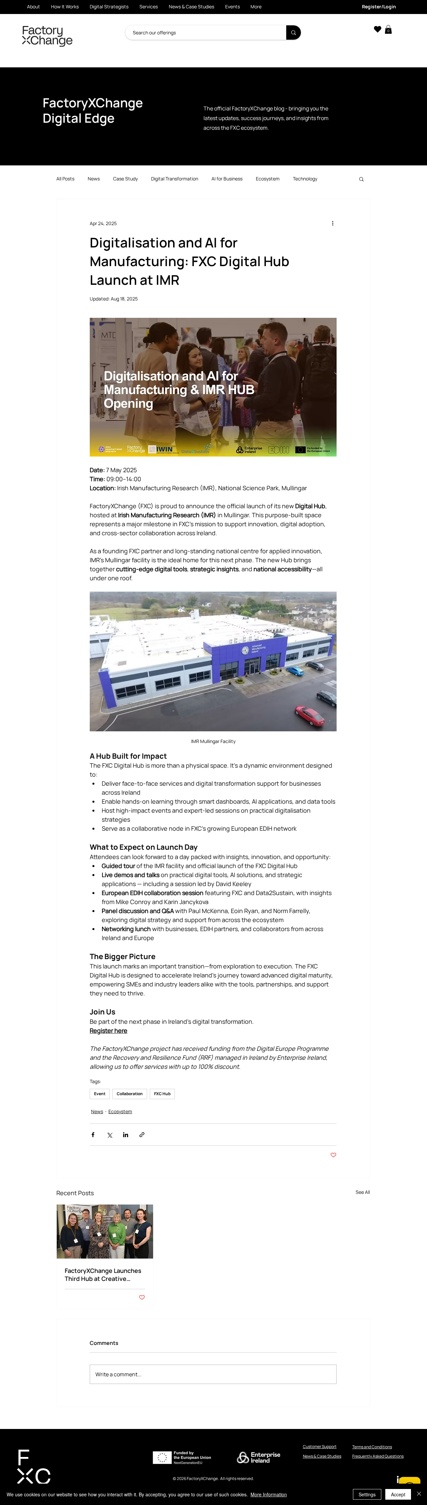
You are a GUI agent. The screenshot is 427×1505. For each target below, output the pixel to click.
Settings (367, 1494)
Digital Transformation (174, 178)
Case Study (125, 178)
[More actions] (333, 223)
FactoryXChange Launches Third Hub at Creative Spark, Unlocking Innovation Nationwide (105, 1275)
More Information (269, 1494)
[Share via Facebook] (93, 1135)
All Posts (65, 178)
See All (363, 1192)
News (94, 178)
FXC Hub (162, 1093)
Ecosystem (268, 178)
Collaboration (130, 1093)
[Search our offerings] (293, 32)
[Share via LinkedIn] (125, 1135)
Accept (398, 1494)
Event (99, 1093)
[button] (388, 29)
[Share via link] (142, 1135)
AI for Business (227, 178)
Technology (305, 178)
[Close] (419, 1494)
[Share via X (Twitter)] (109, 1135)
